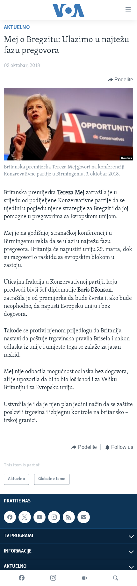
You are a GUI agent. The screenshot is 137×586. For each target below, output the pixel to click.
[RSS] (69, 517)
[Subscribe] (83, 517)
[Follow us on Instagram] (54, 517)
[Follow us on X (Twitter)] (24, 517)
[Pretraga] (115, 578)
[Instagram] (53, 578)
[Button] (120, 80)
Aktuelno (17, 28)
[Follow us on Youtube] (39, 517)
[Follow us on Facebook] (10, 517)
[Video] (84, 578)
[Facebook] (22, 578)
